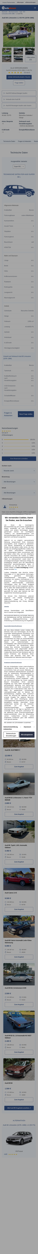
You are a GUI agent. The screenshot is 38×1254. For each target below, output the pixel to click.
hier (15, 569)
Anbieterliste (8, 729)
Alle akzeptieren (27, 735)
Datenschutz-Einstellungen (11, 734)
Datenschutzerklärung (11, 727)
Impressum (27, 727)
